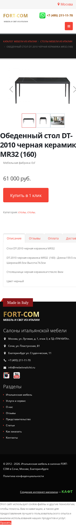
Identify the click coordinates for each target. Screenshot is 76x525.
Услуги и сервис (16, 401)
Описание (14, 238)
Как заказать (14, 431)
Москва (67, 4)
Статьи (10, 425)
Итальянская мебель (19, 394)
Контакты (12, 437)
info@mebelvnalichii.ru (21, 367)
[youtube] (17, 375)
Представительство (18, 419)
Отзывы (35, 238)
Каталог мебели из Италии (20, 41)
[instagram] (6, 375)
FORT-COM (15, 15)
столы (22, 212)
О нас (9, 407)
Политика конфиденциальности (23, 476)
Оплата (53, 238)
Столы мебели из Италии (56, 41)
